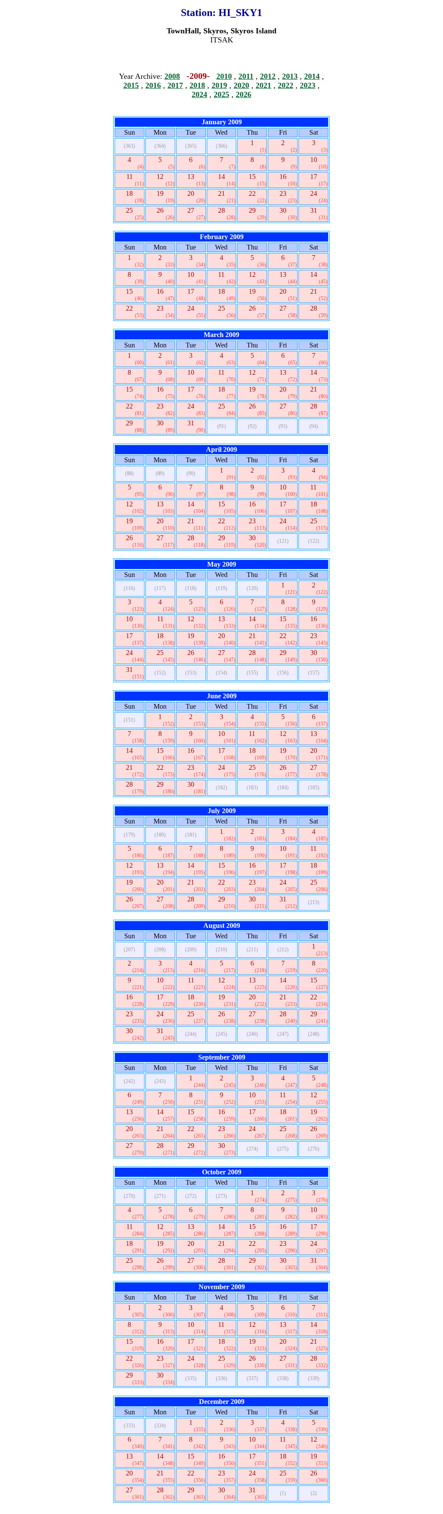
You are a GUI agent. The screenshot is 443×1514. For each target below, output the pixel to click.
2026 (243, 94)
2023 (307, 85)
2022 (285, 85)
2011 (246, 76)
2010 (224, 76)
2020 (241, 85)
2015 (131, 85)
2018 (197, 85)
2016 (153, 85)
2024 (199, 94)
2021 (263, 85)
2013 (290, 76)
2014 (312, 76)
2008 (172, 76)
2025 (221, 94)
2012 (268, 76)
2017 (175, 85)
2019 (219, 85)
